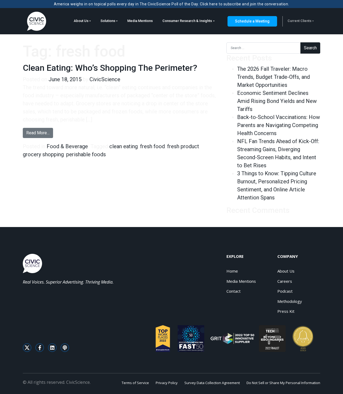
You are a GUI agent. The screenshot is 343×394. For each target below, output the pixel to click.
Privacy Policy (167, 382)
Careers (284, 281)
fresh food (152, 146)
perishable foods (86, 154)
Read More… (39, 132)
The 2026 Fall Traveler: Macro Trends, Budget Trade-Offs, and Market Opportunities (273, 77)
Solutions (107, 21)
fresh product (183, 146)
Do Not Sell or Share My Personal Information (283, 382)
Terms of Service (135, 382)
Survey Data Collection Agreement (212, 382)
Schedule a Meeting (252, 21)
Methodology (289, 301)
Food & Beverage (67, 146)
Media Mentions (140, 21)
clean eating (123, 146)
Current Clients (299, 21)
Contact (233, 291)
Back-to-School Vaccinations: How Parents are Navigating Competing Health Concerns (278, 125)
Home (232, 271)
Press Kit (285, 311)
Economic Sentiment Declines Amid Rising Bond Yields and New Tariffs (277, 101)
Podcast (285, 291)
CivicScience (105, 79)
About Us (81, 21)
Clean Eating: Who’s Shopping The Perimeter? (110, 68)
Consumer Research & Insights (187, 21)
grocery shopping (43, 154)
